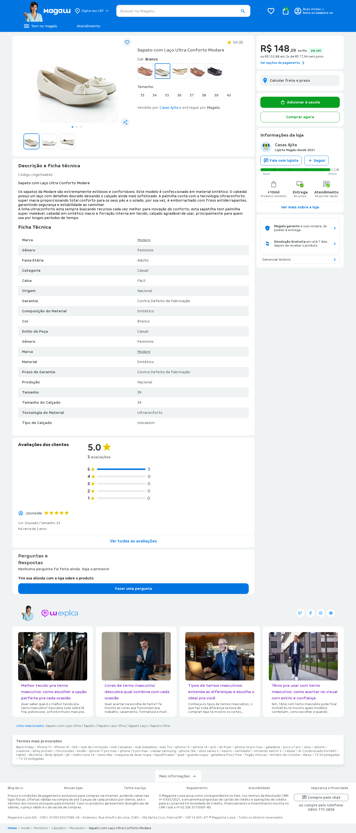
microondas (65, 751)
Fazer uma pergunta (133, 589)
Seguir (319, 160)
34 (155, 95)
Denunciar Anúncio (277, 259)
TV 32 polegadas (31, 758)
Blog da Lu (15, 788)
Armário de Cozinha (285, 755)
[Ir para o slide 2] (76, 127)
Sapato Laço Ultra (111, 726)
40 (229, 95)
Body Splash (54, 755)
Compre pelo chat (324, 797)
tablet (21, 755)
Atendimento (88, 26)
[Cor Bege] (145, 71)
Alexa (307, 755)
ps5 (213, 747)
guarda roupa (197, 755)
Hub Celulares (121, 747)
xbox (307, 747)
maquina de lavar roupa (133, 755)
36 (179, 95)
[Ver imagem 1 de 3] (77, 81)
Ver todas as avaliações (133, 541)
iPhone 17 (44, 747)
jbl (68, 755)
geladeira (273, 747)
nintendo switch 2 (267, 751)
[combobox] (183, 11)
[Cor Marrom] (197, 71)
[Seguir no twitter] (300, 613)
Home (12, 828)
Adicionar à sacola (303, 102)
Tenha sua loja (135, 788)
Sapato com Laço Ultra (63, 726)
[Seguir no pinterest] (331, 613)
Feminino (41, 828)
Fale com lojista (284, 160)
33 (142, 95)
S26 (75, 747)
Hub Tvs (166, 747)
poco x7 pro (292, 747)
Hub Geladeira (146, 747)
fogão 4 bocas (256, 755)
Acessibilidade (259, 788)
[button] (243, 11)
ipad (181, 755)
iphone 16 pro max (249, 747)
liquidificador (164, 755)
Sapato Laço (137, 726)
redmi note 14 (83, 755)
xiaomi (227, 751)
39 (216, 95)
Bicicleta (35, 755)
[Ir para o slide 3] (81, 127)
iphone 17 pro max (103, 751)
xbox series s (208, 751)
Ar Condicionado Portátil (317, 751)
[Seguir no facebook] (310, 613)
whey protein (42, 751)
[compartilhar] (125, 122)
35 (167, 95)
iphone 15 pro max (134, 751)
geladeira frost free (226, 755)
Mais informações (174, 776)
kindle (81, 751)
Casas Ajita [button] (169, 108)
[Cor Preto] (215, 71)
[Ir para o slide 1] (72, 127)
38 (204, 95)
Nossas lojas (73, 788)
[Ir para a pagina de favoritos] (271, 11)
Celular (290, 751)
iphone (319, 747)
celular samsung (163, 751)
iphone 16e (187, 751)
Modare (143, 240)
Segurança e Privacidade (329, 788)
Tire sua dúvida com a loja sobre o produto (55, 578)
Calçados (59, 828)
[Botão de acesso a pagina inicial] (46, 11)
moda (25, 828)
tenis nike (104, 755)
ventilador (243, 751)
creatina (22, 751)
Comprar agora (300, 117)
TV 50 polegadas (327, 755)
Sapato (89, 726)
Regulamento (197, 788)
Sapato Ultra (160, 726)
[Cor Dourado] (180, 71)
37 (192, 95)
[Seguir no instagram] (321, 613)
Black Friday (25, 747)
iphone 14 (200, 747)
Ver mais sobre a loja (300, 207)
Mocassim (77, 828)
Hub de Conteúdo (94, 747)
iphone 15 (182, 747)
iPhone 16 (61, 747)
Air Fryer (225, 747)
